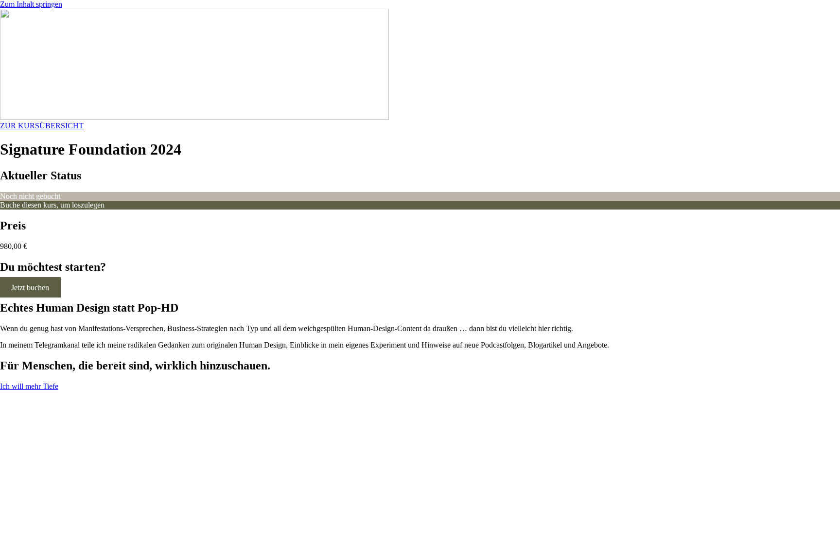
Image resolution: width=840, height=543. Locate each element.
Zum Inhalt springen (31, 4)
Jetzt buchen (30, 287)
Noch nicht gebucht (30, 196)
